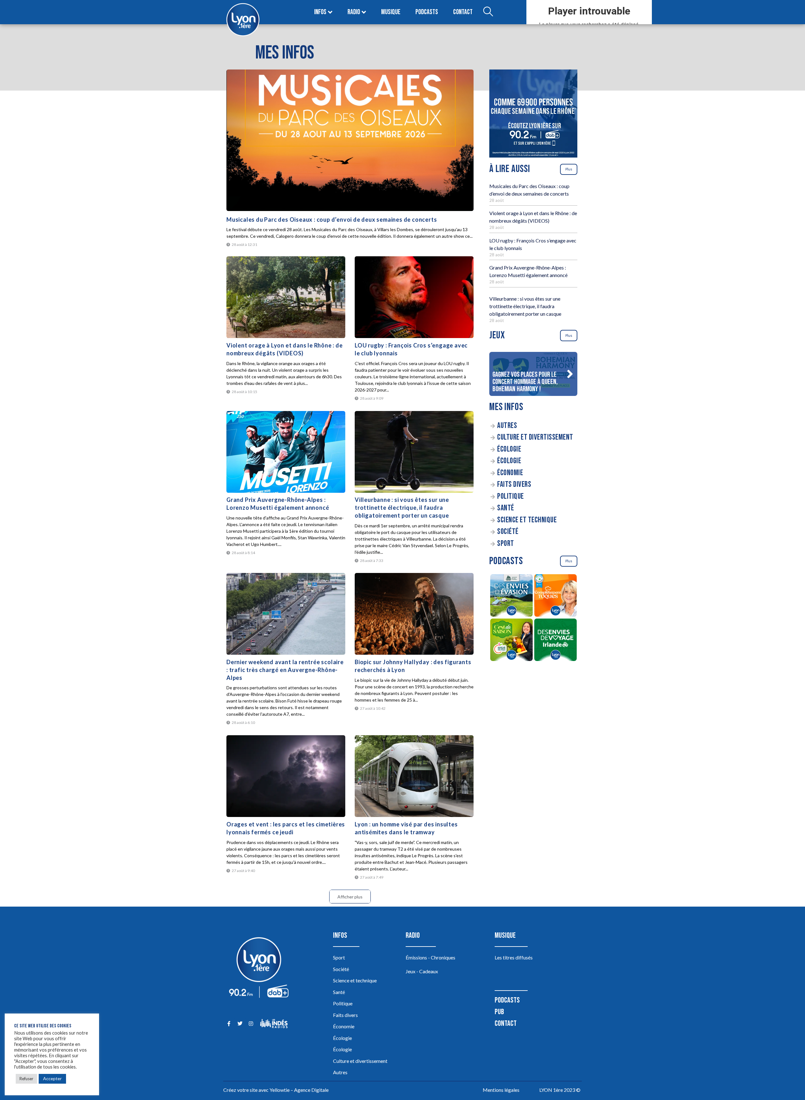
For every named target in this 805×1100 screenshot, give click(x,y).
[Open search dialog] (488, 12)
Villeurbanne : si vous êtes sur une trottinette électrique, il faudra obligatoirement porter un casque (402, 507)
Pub (499, 1011)
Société (508, 531)
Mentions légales (501, 1090)
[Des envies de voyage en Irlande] (555, 641)
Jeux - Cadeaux (422, 971)
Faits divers (514, 484)
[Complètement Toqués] (555, 596)
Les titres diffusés (514, 957)
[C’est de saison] (511, 641)
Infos (320, 12)
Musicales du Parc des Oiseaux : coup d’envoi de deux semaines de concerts (331, 219)
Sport (505, 543)
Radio (353, 12)
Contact (463, 12)
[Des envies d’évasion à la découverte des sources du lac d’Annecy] (511, 596)
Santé (505, 508)
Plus (568, 169)
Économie (510, 473)
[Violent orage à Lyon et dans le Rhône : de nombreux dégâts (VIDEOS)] (285, 297)
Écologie (509, 449)
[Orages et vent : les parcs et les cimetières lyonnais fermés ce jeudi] (285, 776)
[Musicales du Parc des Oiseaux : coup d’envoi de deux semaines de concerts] (350, 140)
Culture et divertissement (535, 437)
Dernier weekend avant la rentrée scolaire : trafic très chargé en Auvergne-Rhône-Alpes (285, 669)
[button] (569, 374)
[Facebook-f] (228, 1023)
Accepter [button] (52, 1078)
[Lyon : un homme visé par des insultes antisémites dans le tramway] (414, 776)
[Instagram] (250, 1023)
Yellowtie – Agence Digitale (299, 1090)
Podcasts (426, 12)
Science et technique (527, 520)
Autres (507, 426)
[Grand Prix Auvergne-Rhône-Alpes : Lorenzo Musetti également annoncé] (285, 452)
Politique (510, 496)
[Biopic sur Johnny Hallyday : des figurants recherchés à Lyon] (414, 614)
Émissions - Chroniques (430, 957)
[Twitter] (239, 1023)
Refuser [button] (26, 1078)
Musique (390, 12)
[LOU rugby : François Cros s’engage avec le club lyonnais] (414, 297)
